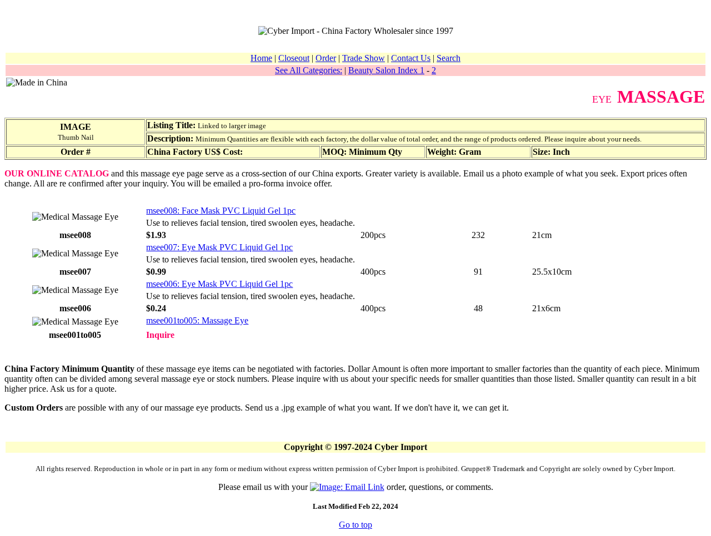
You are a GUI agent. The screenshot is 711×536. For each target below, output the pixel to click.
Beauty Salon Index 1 (386, 70)
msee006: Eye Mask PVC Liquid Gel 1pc (219, 284)
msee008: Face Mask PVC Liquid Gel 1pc (221, 210)
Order (326, 58)
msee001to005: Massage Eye (197, 320)
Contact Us (410, 58)
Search (448, 58)
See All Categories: (308, 70)
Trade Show (363, 58)
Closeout (293, 58)
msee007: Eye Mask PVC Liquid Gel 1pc (219, 247)
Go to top (355, 524)
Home (261, 58)
